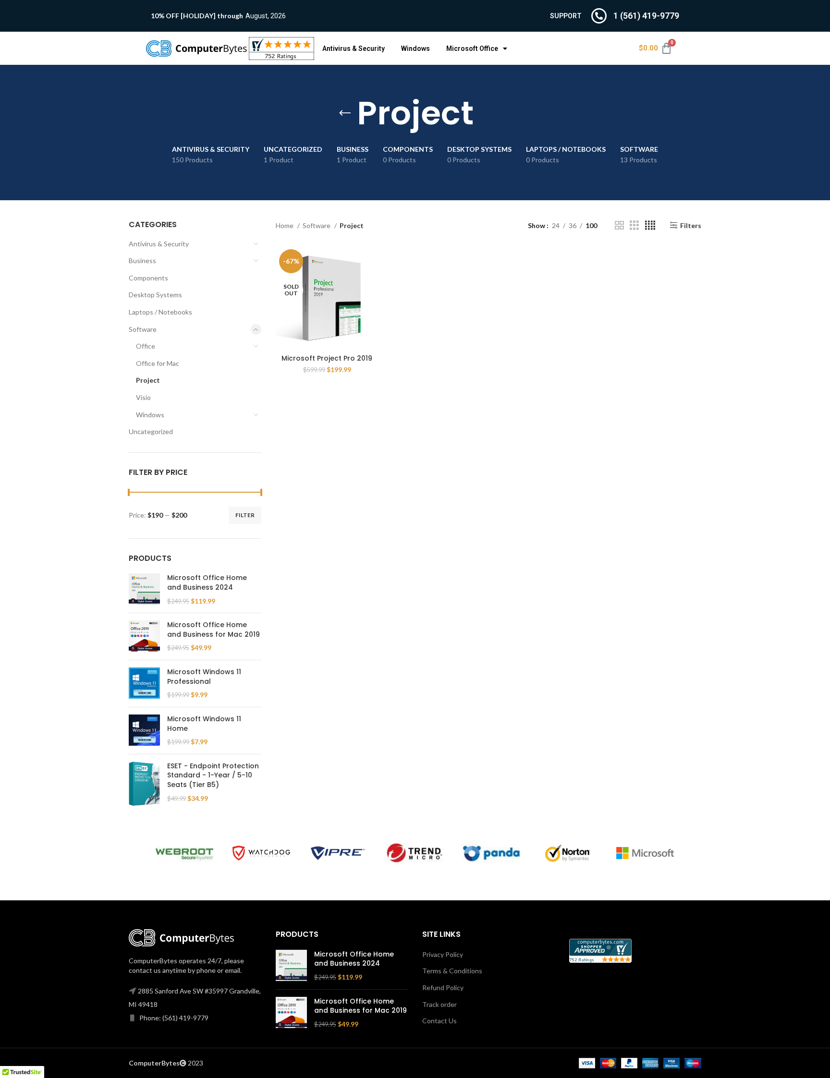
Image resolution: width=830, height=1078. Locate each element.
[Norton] (568, 853)
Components (148, 278)
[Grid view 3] (634, 225)
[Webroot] (184, 853)
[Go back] (345, 113)
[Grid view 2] (619, 225)
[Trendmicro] (414, 853)
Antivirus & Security (353, 48)
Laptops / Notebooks (160, 312)
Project (148, 380)
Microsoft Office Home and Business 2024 (207, 582)
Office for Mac (157, 363)
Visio (143, 397)
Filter (245, 515)
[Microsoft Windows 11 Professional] (144, 683)
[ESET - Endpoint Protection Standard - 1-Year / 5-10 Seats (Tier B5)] (144, 784)
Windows (415, 48)
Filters (690, 225)
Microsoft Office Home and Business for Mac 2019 (213, 629)
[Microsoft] (645, 853)
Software (143, 329)
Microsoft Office (472, 48)
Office (145, 346)
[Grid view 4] (650, 225)
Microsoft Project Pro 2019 (326, 358)
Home (285, 225)
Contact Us (439, 1021)
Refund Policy (443, 987)
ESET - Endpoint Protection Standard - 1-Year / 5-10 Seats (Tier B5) (213, 775)
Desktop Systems (155, 295)
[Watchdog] (261, 853)
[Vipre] (338, 853)
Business (142, 260)
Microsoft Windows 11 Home (204, 724)
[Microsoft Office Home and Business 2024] (144, 589)
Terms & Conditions (452, 971)
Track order (439, 1004)
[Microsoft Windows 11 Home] (144, 731)
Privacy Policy (442, 954)
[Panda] (491, 853)
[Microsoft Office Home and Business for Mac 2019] (144, 636)
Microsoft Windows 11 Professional (204, 676)
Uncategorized (151, 431)
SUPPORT (566, 16)
